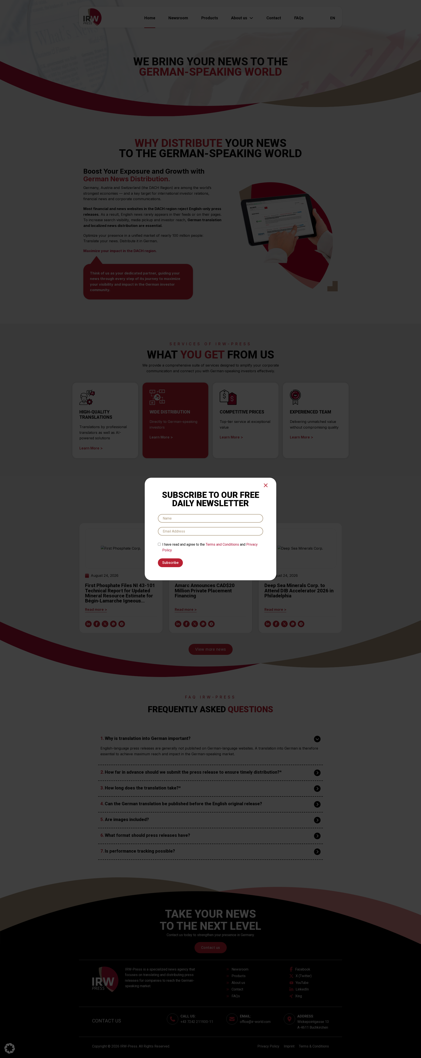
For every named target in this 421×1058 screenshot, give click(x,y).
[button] (9, 1048)
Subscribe (170, 563)
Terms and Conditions (222, 544)
